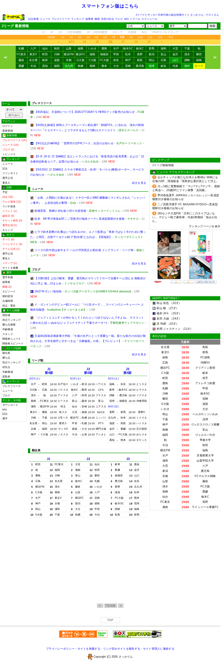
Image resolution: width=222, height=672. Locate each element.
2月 (71, 37)
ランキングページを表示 (204, 226)
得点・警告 (9, 305)
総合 (163, 66)
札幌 (21, 48)
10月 (140, 37)
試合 (5, 168)
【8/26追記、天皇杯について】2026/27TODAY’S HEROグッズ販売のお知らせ (84, 112)
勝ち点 (6, 357)
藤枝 (21, 60)
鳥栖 (81, 66)
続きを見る (139, 182)
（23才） (173, 323)
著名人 (6, 182)
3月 (79, 37)
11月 (150, 37)
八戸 (33, 48)
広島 (163, 60)
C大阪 (92, 60)
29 (149, 41)
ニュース (45, 18)
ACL (144, 32)
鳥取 (140, 60)
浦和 (163, 48)
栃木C (140, 48)
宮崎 (128, 66)
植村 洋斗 (163, 313)
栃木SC (128, 48)
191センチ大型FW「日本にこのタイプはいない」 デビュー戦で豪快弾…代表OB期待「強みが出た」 (184, 217)
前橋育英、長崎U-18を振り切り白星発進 (60, 210)
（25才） (176, 313)
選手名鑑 (7, 277)
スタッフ (7, 334)
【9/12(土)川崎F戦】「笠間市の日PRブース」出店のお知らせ (73, 143)
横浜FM (69, 54)
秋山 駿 (161, 308)
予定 (170, 37)
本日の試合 (159, 336)
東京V (33, 54)
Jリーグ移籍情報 (163, 165)
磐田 (199, 54)
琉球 (152, 66)
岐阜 (45, 60)
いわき (92, 48)
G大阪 (81, 60)
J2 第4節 (88, 370)
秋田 (57, 48)
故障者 (89, 18)
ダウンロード (10, 405)
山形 (69, 48)
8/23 (71, 41)
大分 (116, 66)
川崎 (57, 54)
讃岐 (187, 60)
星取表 (6, 376)
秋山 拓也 (163, 303)
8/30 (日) (113, 406)
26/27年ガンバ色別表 (48, 291)
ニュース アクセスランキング (176, 172)
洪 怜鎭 (161, 323)
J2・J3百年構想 (97, 32)
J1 (43, 32)
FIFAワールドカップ (165, 32)
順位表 (6, 352)
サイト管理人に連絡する (158, 648)
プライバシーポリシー (60, 648)
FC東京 (21, 54)
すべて (199, 66)
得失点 (6, 367)
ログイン (7, 125)
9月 (131, 37)
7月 (113, 37)
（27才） (173, 308)
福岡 (57, 66)
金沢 (175, 54)
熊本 (104, 66)
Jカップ (117, 32)
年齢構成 (7, 329)
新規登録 (7, 130)
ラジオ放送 (9, 206)
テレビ (119, 18)
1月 (62, 37)
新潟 (152, 54)
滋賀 (57, 60)
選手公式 (7, 178)
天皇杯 (132, 32)
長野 (140, 54)
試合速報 (33, 18)
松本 (128, 54)
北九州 (69, 66)
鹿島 (104, 48)
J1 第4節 (49, 370)
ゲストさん (212, 14)
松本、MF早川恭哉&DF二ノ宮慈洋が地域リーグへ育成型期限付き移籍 (79, 218)
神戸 (128, 60)
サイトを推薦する (89, 648)
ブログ (6, 395)
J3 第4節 (127, 370)
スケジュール (149, 18)
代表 (175, 66)
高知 (45, 66)
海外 (187, 66)
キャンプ (7, 230)
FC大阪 (104, 60)
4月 (88, 37)
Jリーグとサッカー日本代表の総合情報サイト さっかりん (169, 14)
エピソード (9, 291)
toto (126, 18)
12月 (160, 37)
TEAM (110, 606)
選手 (5, 418)
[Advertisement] (110, 85)
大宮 (175, 48)
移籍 (97, 18)
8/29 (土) (34, 378)
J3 (60, 32)
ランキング (77, 18)
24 (84, 41)
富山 (163, 54)
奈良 (116, 60)
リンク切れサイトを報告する (121, 648)
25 (97, 41)
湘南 (92, 54)
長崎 (92, 66)
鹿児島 (140, 66)
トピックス (9, 154)
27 (123, 41)
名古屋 (33, 60)
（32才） (176, 303)
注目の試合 (107, 18)
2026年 (51, 37)
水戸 (116, 48)
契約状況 (7, 296)
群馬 (152, 48)
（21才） (187, 328)
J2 (51, 32)
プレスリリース (60, 18)
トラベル (135, 18)
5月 (96, 37)
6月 (105, 37)
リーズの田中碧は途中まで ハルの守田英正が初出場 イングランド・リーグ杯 (84, 250)
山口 (175, 60)
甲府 (116, 54)
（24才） (176, 318)
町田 (45, 54)
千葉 (187, 48)
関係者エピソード (12, 343)
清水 (187, 54)
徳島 (199, 60)
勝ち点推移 (9, 324)
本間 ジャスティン (168, 328)
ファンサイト (10, 173)
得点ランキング (11, 319)
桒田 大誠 (163, 318)
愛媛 (21, 66)
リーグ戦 (37, 360)
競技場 (6, 315)
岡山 (152, 60)
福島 (81, 48)
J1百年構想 (74, 32)
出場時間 (7, 300)
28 (136, 41)
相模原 (104, 54)
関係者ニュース (11, 338)
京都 (69, 60)
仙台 (45, 48)
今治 (33, 66)
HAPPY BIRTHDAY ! (165, 298)
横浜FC (80, 54)
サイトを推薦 (10, 267)
